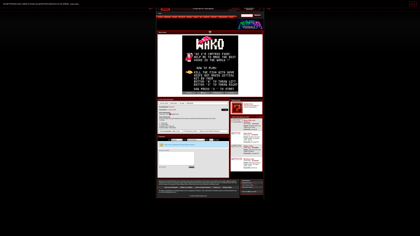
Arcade (174, 17)
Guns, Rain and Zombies (249, 121)
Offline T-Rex (248, 146)
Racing (196, 17)
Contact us (216, 187)
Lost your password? (249, 8)
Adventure (167, 17)
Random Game (248, 104)
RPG (201, 17)
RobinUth (171, 107)
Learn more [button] (74, 4)
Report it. (217, 131)
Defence (189, 17)
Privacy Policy (227, 187)
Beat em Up (182, 17)
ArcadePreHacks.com (200, 196)
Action (160, 17)
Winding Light (249, 159)
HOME (159, 13)
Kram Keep (248, 133)
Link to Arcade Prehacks (203, 187)
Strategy (214, 17)
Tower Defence (223, 17)
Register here (249, 9)
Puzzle (231, 17)
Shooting (206, 17)
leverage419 (170, 110)
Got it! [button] (413, 4)
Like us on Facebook (171, 187)
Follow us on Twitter (186, 187)
